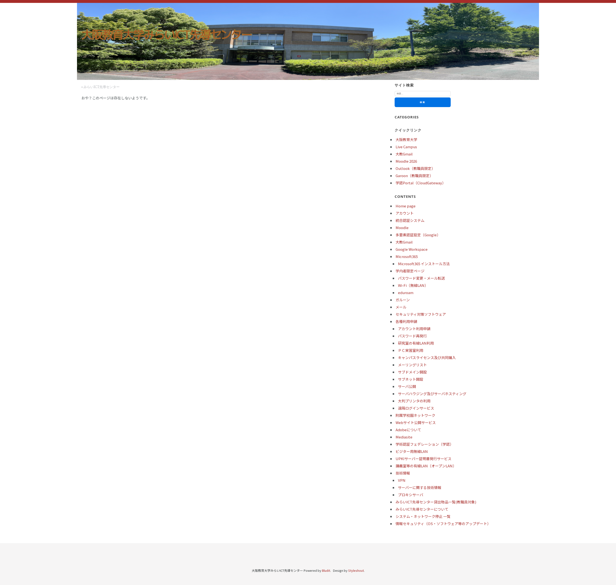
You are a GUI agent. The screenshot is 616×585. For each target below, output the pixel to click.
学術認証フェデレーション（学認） (424, 444)
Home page (406, 205)
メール (401, 306)
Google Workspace (412, 249)
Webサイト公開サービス (416, 422)
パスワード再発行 (412, 335)
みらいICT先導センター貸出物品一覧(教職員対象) (436, 501)
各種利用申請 (406, 321)
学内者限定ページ (410, 270)
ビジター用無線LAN (412, 451)
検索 (422, 102)
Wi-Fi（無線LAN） (413, 285)
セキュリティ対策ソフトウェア (421, 314)
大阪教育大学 (406, 139)
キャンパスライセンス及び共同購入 (427, 357)
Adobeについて (408, 429)
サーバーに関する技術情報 (419, 487)
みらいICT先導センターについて (422, 509)
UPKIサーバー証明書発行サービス (423, 458)
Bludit (326, 570)
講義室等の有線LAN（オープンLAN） (426, 465)
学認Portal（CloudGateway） (421, 182)
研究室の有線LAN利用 (416, 343)
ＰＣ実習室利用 (410, 350)
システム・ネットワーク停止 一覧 (423, 516)
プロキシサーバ (410, 494)
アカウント (405, 213)
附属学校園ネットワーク (415, 415)
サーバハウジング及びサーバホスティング (432, 393)
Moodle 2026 (406, 161)
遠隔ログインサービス (416, 408)
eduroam (405, 292)
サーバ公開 (407, 386)
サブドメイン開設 (412, 371)
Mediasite (404, 436)
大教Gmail (404, 153)
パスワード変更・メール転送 (421, 278)
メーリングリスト (412, 364)
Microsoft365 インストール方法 (424, 263)
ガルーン (403, 299)
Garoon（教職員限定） (414, 175)
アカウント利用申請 (414, 328)
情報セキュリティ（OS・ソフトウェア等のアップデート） (443, 523)
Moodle (402, 227)
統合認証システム (410, 220)
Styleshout (356, 570)
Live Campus (406, 146)
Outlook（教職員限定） (415, 168)
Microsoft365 (407, 256)
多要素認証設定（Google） (418, 234)
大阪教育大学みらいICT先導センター (166, 34)
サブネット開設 (410, 379)
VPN (401, 480)
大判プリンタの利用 (414, 400)
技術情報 (403, 473)
